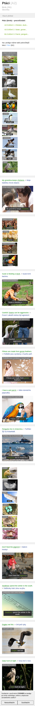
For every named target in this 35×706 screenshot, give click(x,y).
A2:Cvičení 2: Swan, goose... (15, 30)
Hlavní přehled (7, 16)
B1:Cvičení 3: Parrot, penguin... (16, 34)
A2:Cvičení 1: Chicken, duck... (16, 25)
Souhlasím (25, 703)
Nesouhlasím (9, 703)
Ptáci (8, 45)
